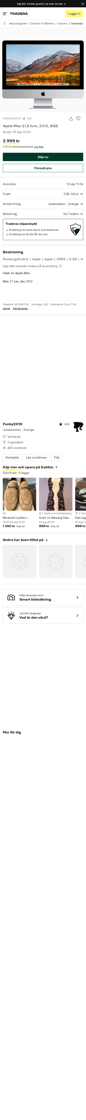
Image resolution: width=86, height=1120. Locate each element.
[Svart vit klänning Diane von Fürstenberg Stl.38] (55, 494)
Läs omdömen (36, 457)
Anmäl (6, 308)
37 (76, 513)
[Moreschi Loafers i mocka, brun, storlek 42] (19, 494)
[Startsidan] (19, 13)
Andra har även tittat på (25, 540)
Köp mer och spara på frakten (28, 467)
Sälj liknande (20, 308)
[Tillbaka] (6, 23)
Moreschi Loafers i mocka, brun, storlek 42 (18, 518)
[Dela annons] (71, 118)
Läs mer (39, 146)
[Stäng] (83, 3)
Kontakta (12, 457)
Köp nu (43, 157)
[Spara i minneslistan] (78, 118)
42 (4, 513)
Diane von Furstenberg (57, 513)
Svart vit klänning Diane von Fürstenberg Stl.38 (54, 518)
